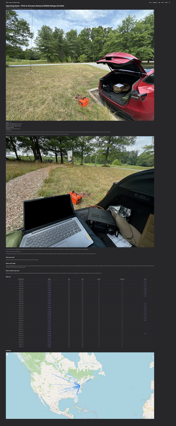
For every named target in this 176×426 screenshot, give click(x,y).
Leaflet (148, 418)
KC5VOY (49, 324)
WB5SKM (48, 282)
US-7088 (145, 282)
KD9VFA (49, 333)
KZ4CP (49, 322)
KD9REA (49, 299)
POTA (7, 8)
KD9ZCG (49, 342)
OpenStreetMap (152, 418)
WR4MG (49, 314)
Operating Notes (10, 8)
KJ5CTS (49, 318)
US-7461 (145, 314)
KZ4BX (49, 303)
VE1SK (49, 288)
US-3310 (145, 286)
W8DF (49, 286)
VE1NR (49, 309)
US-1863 (145, 303)
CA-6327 (145, 309)
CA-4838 (145, 288)
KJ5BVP (49, 294)
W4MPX (49, 344)
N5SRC (49, 346)
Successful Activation (29, 8)
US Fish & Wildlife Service (20, 8)
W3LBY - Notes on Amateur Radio (13, 2)
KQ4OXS (49, 337)
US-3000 (145, 307)
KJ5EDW (49, 307)
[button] (7, 353)
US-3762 (145, 312)
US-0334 (15, 8)
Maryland (25, 8)
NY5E (49, 297)
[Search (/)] (169, 2)
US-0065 (145, 290)
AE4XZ (49, 284)
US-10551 (145, 320)
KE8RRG (49, 335)
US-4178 (145, 333)
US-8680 (145, 318)
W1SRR (49, 290)
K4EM (49, 301)
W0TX (49, 305)
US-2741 (145, 284)
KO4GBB (48, 312)
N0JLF (49, 329)
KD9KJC (49, 327)
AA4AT (49, 339)
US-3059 (145, 294)
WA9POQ (48, 331)
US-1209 (145, 305)
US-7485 (145, 292)
